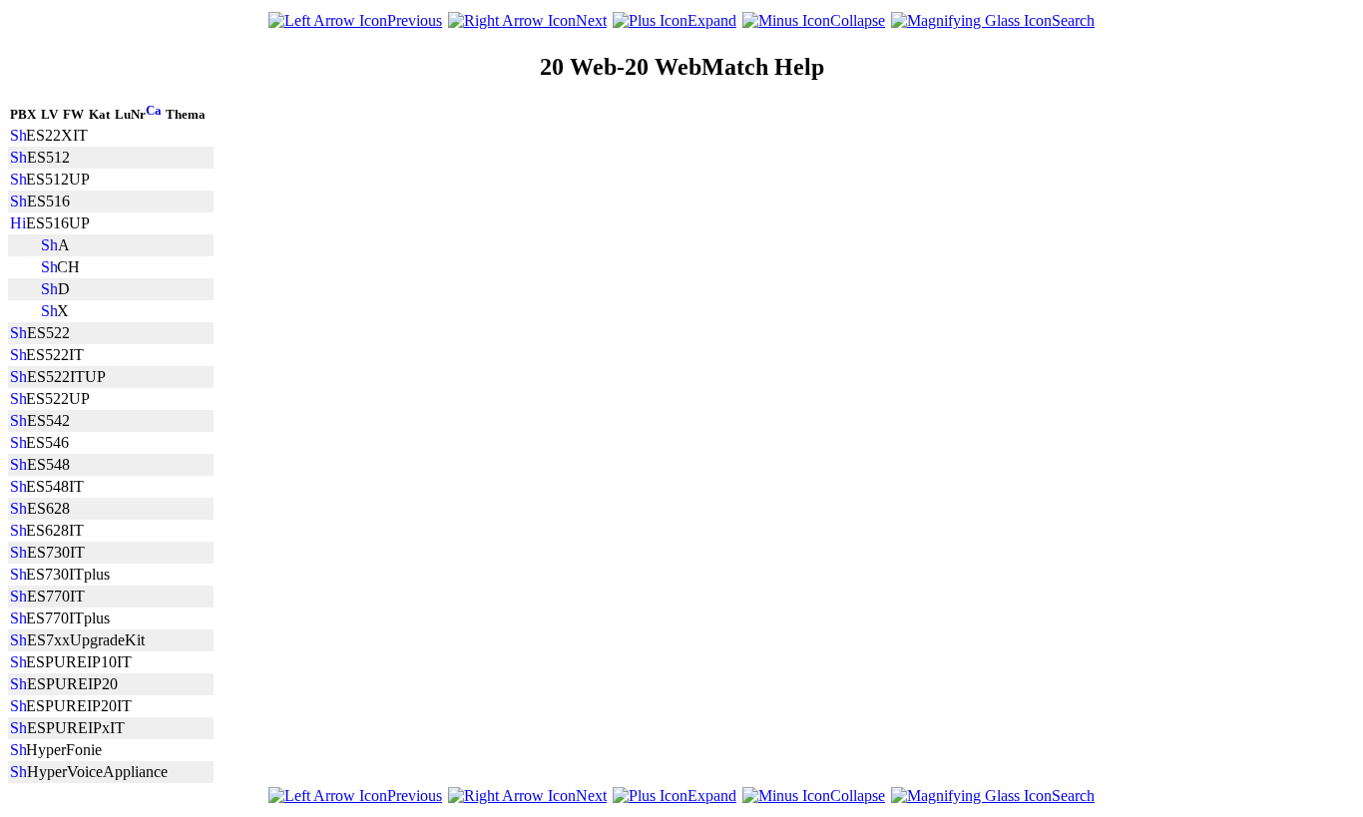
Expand (711, 20)
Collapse (857, 20)
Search (1073, 20)
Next (591, 20)
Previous (414, 20)
